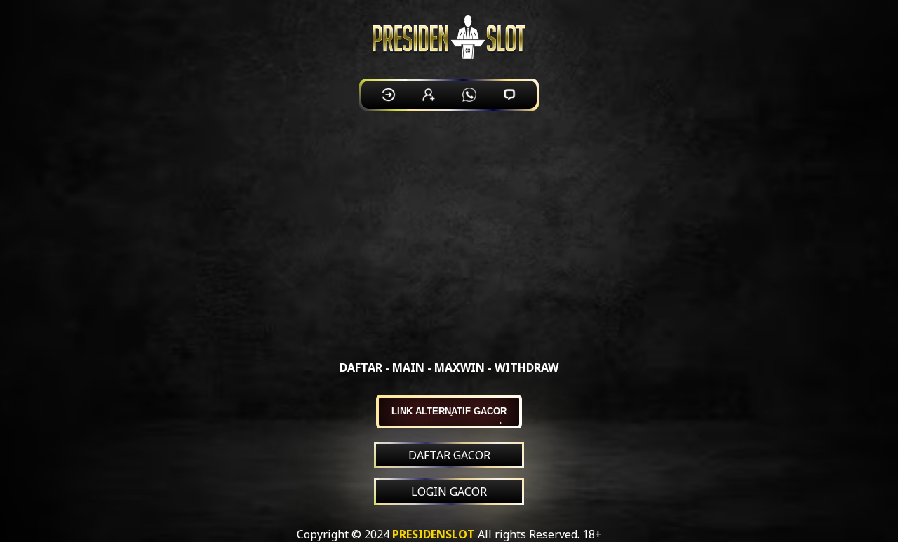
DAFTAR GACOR (449, 455)
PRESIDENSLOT (433, 534)
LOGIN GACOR (449, 491)
